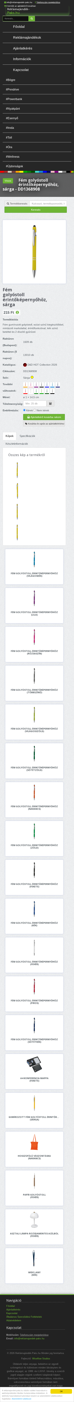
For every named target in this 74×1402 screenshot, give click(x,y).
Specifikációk (27, 435)
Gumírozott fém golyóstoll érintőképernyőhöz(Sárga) (34, 1118)
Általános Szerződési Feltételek (24, 1316)
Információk (22, 59)
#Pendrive (12, 89)
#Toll (9, 137)
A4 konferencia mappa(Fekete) (34, 1079)
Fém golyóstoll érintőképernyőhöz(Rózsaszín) (34, 652)
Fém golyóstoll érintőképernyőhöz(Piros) (34, 1001)
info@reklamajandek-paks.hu (19, 2)
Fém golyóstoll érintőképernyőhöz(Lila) (34, 613)
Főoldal (19, 27)
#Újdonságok (14, 166)
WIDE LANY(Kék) (34, 1273)
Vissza (8, 181)
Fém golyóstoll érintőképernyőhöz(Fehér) (34, 963)
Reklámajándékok (27, 37)
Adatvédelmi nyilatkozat (21, 1398)
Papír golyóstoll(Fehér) (34, 1196)
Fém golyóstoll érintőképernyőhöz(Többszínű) (34, 691)
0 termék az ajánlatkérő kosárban (21, 6)
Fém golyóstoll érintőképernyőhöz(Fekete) (34, 885)
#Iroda (10, 127)
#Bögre (10, 79)
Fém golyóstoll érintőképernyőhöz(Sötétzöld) (34, 768)
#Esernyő (12, 118)
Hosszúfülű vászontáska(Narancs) (34, 1157)
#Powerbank (14, 99)
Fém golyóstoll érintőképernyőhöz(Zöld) (34, 846)
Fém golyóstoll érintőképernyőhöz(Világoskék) (34, 574)
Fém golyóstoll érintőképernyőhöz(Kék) (34, 924)
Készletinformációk (17, 443)
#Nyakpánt (13, 108)
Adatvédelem (13, 1320)
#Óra (9, 147)
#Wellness (12, 156)
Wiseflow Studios (41, 1358)
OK (61, 1391)
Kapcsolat (21, 70)
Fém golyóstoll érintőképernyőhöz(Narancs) (34, 807)
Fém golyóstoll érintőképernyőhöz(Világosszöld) (34, 730)
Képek (9, 435)
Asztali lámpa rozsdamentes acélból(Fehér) (34, 1234)
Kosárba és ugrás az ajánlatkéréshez (45, 423)
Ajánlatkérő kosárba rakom (45, 417)
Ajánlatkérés (22, 48)
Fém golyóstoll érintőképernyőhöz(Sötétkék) (34, 1040)
